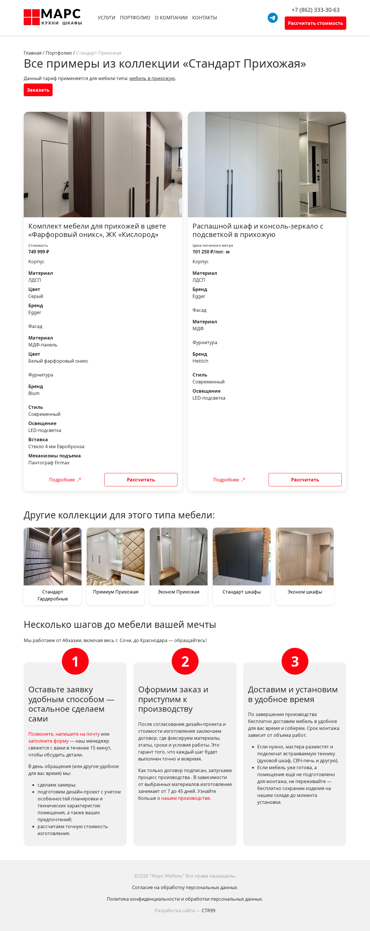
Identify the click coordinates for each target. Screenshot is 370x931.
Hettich (200, 361)
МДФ (198, 328)
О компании (171, 17)
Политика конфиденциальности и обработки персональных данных (184, 899)
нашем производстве (185, 798)
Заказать (38, 90)
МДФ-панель (43, 345)
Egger (34, 312)
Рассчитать (141, 479)
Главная (33, 53)
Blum (34, 393)
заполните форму (48, 741)
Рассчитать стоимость (315, 23)
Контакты (204, 17)
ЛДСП (34, 280)
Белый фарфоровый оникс (58, 361)
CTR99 (208, 910)
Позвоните (40, 734)
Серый (35, 296)
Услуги (106, 17)
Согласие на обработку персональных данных (184, 887)
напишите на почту (78, 734)
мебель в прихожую (152, 78)
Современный (44, 414)
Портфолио (135, 17)
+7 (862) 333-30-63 (316, 10)
